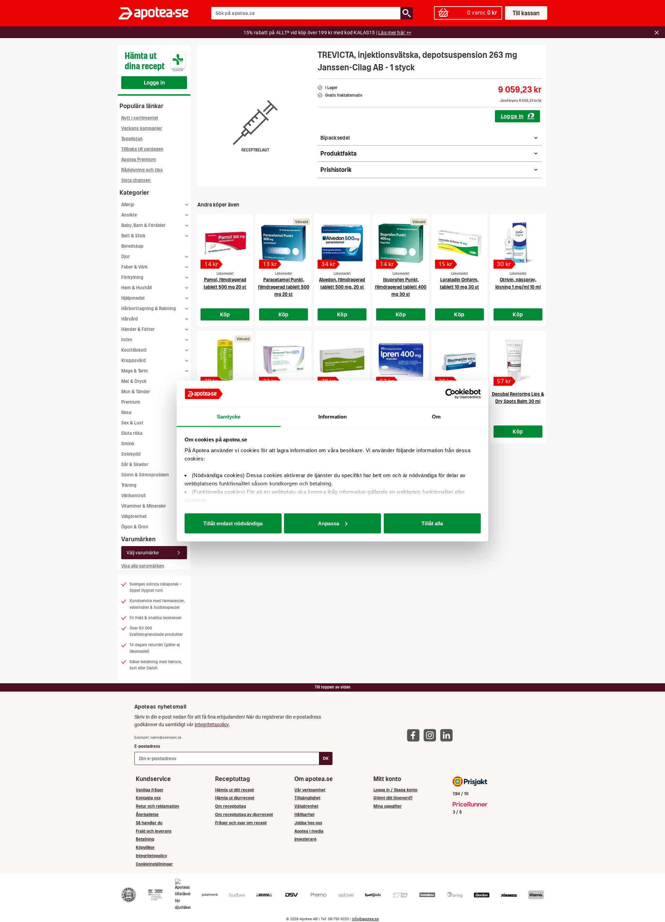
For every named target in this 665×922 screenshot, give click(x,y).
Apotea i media (308, 831)
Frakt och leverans (153, 831)
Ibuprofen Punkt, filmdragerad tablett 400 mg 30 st (400, 287)
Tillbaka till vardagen (142, 149)
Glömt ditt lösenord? (393, 797)
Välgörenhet (134, 516)
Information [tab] (332, 417)
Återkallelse (147, 814)
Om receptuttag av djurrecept (244, 814)
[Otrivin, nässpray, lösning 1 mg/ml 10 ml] (518, 243)
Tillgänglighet (307, 797)
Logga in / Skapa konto (395, 789)
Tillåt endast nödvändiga (233, 523)
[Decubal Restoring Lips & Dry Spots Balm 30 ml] (518, 360)
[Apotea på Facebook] (415, 735)
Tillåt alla (432, 523)
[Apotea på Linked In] (448, 735)
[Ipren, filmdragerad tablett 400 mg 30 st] (400, 360)
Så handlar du (149, 822)
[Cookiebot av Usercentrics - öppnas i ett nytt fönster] (450, 394)
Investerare (305, 839)
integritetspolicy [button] (212, 724)
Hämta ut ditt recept (234, 789)
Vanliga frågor (149, 789)
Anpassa (328, 523)
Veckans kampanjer (141, 128)
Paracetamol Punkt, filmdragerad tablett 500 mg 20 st (283, 287)
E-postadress (147, 746)
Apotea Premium (138, 160)
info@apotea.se (365, 919)
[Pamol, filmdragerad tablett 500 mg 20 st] (225, 243)
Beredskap (132, 246)
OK (326, 758)
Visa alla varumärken (142, 566)
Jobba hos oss (308, 822)
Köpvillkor (145, 847)
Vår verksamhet (309, 789)
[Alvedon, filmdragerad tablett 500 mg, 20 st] (342, 243)
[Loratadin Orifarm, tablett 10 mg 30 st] (459, 243)
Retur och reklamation (157, 806)
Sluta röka (131, 433)
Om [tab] (436, 417)
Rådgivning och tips (142, 170)
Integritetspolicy (151, 855)
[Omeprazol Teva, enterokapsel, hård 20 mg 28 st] (283, 360)
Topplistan (132, 139)
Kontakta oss (148, 797)
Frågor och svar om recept (241, 822)
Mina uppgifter (387, 806)
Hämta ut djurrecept (234, 797)
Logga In (512, 116)
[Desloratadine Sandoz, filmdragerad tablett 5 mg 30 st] (342, 360)
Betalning (145, 839)
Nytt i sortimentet (139, 118)
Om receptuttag (230, 806)
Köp (225, 314)
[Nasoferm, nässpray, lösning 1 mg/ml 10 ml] (225, 360)
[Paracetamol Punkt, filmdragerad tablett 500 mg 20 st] (283, 243)
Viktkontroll (133, 496)
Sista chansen (136, 180)
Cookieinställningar (154, 864)
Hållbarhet (304, 814)
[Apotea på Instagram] (431, 735)
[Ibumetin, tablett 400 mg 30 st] (459, 360)
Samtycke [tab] (229, 417)
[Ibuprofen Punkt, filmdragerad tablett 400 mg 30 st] (400, 243)
